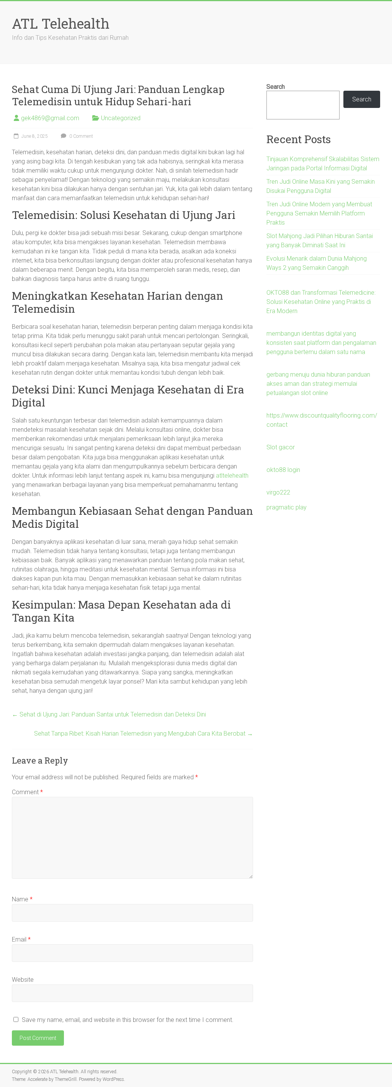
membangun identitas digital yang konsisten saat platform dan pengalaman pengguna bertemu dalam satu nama (321, 343)
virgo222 (278, 492)
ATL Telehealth (60, 23)
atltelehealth (232, 475)
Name (22, 899)
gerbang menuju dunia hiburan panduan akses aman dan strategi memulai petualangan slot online (318, 384)
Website (23, 979)
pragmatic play (286, 507)
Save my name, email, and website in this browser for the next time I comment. (128, 1019)
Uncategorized (120, 118)
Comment (27, 792)
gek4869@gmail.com (50, 118)
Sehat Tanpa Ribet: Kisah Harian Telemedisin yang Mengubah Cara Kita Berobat (143, 733)
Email (21, 939)
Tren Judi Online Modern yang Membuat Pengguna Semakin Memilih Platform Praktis (319, 213)
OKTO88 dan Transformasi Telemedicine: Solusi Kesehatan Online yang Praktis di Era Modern (321, 302)
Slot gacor (280, 447)
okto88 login (283, 469)
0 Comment (80, 136)
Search (275, 86)
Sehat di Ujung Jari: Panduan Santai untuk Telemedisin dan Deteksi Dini (109, 714)
